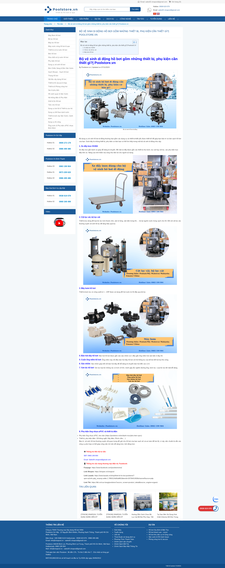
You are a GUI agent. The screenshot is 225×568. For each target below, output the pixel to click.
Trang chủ (52, 19)
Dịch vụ (110, 19)
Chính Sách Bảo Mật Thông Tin (126, 546)
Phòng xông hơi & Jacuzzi (158, 539)
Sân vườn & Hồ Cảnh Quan (159, 537)
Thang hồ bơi (53, 75)
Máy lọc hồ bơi (53, 43)
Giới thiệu (68, 19)
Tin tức (140, 19)
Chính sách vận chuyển (123, 542)
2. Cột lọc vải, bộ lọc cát (89, 50)
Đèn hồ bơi (52, 54)
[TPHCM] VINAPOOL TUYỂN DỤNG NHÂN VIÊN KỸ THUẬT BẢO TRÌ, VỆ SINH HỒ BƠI (117, 515)
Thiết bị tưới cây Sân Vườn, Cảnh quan (60, 117)
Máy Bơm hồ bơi (54, 35)
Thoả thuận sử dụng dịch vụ (124, 537)
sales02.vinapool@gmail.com (156, 2)
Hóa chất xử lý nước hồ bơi (58, 57)
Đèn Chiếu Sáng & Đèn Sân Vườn (60, 68)
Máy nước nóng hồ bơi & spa (59, 46)
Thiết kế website (170, 566)
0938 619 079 (164, 6)
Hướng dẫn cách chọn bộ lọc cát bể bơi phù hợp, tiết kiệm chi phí (142, 515)
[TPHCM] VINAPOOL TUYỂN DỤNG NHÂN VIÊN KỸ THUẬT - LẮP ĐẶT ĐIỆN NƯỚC (91, 515)
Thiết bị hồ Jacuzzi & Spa (57, 83)
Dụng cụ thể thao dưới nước (58, 112)
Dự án (97, 19)
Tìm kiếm (135, 9)
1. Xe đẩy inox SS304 (89, 47)
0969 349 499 (65, 202)
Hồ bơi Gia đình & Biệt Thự (159, 530)
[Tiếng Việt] (154, 13)
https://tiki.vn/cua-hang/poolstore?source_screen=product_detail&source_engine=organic (125, 482)
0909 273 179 (65, 143)
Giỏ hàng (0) (176, 2)
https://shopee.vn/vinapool (104, 471)
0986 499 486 (65, 149)
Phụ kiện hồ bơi (54, 61)
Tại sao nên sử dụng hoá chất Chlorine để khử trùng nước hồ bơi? (167, 515)
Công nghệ (125, 19)
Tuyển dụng (156, 19)
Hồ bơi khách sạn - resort (158, 532)
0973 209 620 (65, 172)
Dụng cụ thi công (54, 122)
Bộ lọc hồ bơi (53, 39)
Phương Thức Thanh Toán (124, 539)
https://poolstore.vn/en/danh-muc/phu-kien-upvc (123, 435)
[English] (158, 13)
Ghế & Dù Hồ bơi (54, 101)
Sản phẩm (84, 19)
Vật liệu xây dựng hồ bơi (57, 79)
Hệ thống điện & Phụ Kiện (57, 97)
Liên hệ (171, 19)
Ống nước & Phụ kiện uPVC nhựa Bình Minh (60, 127)
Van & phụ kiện (53, 90)
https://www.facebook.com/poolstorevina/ (107, 468)
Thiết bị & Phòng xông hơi (57, 86)
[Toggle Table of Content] (133, 42)
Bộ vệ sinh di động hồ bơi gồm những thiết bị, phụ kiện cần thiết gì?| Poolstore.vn (108, 45)
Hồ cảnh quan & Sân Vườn (58, 94)
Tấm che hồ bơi (54, 105)
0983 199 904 (65, 166)
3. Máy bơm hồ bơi (88, 52)
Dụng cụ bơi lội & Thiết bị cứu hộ (60, 108)
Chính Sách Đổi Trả (121, 544)
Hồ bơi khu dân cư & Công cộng (160, 534)
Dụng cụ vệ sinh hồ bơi (56, 64)
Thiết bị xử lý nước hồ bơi (57, 50)
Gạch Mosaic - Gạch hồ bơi (58, 72)
